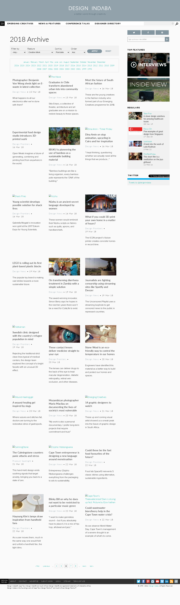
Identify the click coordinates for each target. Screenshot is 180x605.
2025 (22, 65)
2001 (78, 69)
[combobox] (159, 23)
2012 (95, 65)
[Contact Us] (176, 581)
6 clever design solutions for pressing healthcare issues (154, 119)
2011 (101, 65)
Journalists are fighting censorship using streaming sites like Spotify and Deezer (100, 285)
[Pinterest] (148, 581)
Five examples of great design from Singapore (153, 132)
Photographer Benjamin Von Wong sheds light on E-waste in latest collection (28, 83)
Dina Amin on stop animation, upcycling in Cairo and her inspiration (99, 138)
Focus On (148, 128)
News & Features (50, 23)
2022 (39, 65)
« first (37, 566)
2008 (39, 69)
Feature (31, 48)
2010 (106, 65)
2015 (78, 65)
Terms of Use (79, 581)
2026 (16, 65)
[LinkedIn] (166, 581)
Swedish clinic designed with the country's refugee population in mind (27, 335)
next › (84, 566)
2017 (67, 65)
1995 (89, 69)
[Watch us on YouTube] (157, 581)
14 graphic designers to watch (98, 404)
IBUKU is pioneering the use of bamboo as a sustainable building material (62, 154)
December (101, 62)
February (34, 62)
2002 (73, 69)
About (13, 581)
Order (74, 48)
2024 (28, 65)
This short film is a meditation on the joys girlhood (153, 159)
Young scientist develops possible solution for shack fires (27, 205)
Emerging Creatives (20, 23)
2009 (112, 65)
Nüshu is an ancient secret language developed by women (63, 205)
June (56, 62)
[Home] (90, 9)
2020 (50, 65)
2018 (61, 65)
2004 (61, 69)
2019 (56, 65)
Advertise (34, 581)
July (60, 62)
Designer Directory (108, 23)
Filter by (15, 48)
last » (92, 566)
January (26, 62)
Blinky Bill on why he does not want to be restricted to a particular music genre (64, 502)
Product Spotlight (22, 460)
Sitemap (67, 581)
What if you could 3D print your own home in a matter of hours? (100, 220)
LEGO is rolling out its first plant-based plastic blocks (27, 264)
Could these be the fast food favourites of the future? (98, 453)
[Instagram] (152, 581)
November (92, 62)
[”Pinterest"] (162, 32)
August (66, 62)
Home (2, 23)
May (51, 62)
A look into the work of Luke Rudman (154, 145)
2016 (73, 65)
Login (58, 581)
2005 (56, 69)
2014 (84, 65)
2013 (89, 65)
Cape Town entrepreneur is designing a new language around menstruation (64, 456)
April (47, 62)
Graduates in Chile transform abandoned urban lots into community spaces (63, 87)
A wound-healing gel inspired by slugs (24, 404)
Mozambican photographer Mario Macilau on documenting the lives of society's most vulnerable (64, 405)
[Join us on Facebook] (148, 32)
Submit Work (47, 581)
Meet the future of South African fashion (99, 81)
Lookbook (148, 141)
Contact (23, 581)
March (41, 62)
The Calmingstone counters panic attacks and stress (28, 454)
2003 (67, 69)
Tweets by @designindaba (140, 182)
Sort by (58, 48)
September (74, 62)
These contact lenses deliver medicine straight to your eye (64, 351)
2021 (44, 65)
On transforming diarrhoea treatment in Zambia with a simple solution (64, 283)
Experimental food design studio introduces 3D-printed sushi (27, 135)
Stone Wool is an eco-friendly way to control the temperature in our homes (100, 351)
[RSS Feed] (171, 581)
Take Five (147, 113)
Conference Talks (78, 23)
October (83, 62)
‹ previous (46, 566)
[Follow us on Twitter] (134, 32)
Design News (19, 91)
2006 (50, 69)
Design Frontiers (21, 144)
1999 (84, 69)
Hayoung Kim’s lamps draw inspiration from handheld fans (28, 519)
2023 (33, 65)
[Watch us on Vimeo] (162, 581)
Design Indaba (153, 586)
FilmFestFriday (150, 154)
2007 (44, 69)
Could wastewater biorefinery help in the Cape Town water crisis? (98, 511)
